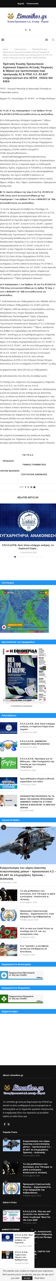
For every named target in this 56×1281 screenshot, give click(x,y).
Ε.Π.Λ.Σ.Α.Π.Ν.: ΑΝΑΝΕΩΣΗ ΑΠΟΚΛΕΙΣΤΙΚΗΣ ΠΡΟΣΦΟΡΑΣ (35, 742)
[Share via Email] (34, 487)
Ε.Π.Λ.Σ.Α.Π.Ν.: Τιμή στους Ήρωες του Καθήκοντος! (21, 1256)
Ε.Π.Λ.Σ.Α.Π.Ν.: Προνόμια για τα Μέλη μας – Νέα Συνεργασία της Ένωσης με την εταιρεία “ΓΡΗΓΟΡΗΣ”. (37, 763)
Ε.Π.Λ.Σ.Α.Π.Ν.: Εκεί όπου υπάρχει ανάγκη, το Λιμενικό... (24, 1239)
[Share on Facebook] (25, 487)
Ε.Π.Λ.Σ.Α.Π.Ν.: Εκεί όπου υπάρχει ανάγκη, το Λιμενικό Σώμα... (28, 547)
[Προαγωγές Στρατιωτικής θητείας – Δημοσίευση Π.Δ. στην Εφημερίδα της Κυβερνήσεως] (8, 915)
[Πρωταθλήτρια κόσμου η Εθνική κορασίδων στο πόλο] (8, 783)
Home (5, 49)
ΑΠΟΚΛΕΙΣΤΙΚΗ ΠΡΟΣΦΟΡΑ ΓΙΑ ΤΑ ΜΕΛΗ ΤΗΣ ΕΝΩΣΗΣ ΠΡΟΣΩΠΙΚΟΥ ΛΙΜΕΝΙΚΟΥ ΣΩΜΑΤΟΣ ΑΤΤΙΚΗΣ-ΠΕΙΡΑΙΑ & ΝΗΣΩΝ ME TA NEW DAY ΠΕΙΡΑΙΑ (37, 802)
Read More (39, 1278)
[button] (2, 530)
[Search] (53, 40)
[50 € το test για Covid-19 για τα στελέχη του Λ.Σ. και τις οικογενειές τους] (8, 933)
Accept (27, 1278)
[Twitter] (30, 30)
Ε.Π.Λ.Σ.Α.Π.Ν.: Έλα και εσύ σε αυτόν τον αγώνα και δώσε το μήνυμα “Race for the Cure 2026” (37, 1215)
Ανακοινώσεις (20, 49)
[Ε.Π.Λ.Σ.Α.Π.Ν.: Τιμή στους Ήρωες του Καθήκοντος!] (7, 1255)
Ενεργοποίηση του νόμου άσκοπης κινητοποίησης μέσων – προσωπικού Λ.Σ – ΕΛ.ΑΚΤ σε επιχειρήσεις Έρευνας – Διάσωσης (28, 873)
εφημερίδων (28, 706)
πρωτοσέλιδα (17, 706)
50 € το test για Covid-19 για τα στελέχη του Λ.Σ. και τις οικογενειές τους (36, 931)
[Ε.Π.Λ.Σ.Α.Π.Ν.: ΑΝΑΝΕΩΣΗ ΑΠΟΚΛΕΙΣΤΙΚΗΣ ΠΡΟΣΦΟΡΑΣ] (8, 745)
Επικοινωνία (32, 3)
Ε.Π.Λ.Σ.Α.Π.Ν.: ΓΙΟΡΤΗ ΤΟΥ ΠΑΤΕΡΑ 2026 (36, 1253)
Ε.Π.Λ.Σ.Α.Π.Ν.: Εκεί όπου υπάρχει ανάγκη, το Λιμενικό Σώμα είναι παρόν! (37, 726)
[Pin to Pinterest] (31, 487)
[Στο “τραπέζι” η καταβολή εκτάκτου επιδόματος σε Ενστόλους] (8, 950)
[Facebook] (25, 30)
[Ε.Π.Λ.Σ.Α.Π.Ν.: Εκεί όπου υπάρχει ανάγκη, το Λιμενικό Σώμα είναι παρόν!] (28, 522)
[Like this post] (22, 487)
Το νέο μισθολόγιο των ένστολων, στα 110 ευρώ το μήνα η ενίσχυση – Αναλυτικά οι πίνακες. (37, 895)
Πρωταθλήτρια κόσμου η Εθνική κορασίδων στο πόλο (37, 780)
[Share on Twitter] (28, 487)
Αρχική (21, 3)
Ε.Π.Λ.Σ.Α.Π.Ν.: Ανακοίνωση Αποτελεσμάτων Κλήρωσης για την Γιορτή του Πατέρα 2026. (37, 1235)
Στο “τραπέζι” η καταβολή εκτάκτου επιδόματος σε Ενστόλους (34, 949)
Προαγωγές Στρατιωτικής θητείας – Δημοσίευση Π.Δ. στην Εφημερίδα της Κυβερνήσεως (37, 914)
